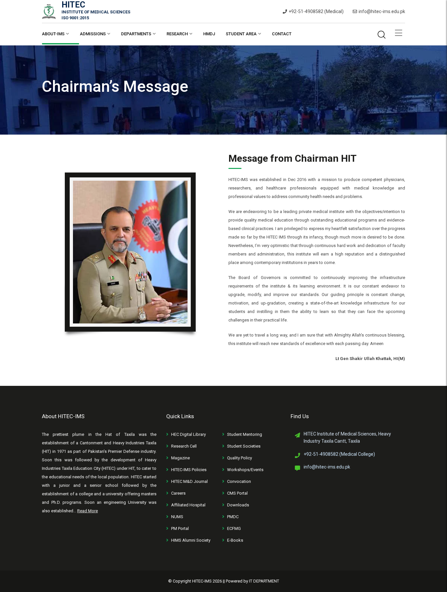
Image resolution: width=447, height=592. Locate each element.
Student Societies (243, 446)
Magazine (180, 457)
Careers (178, 493)
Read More (87, 510)
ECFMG (234, 528)
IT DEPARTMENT (264, 581)
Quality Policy (239, 457)
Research (177, 33)
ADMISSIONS (93, 33)
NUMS (177, 516)
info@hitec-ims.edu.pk (382, 11)
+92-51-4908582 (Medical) (316, 11)
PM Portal (180, 528)
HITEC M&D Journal (189, 481)
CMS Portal (237, 493)
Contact (282, 33)
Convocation (239, 481)
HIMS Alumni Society (190, 540)
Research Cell (184, 446)
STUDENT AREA (241, 33)
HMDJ (209, 33)
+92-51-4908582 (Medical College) (339, 454)
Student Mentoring (244, 434)
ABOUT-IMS (53, 33)
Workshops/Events (245, 469)
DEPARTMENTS (136, 33)
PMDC (233, 516)
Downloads (238, 504)
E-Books (235, 540)
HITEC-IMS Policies (188, 469)
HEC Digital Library (188, 434)
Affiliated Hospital (188, 504)
